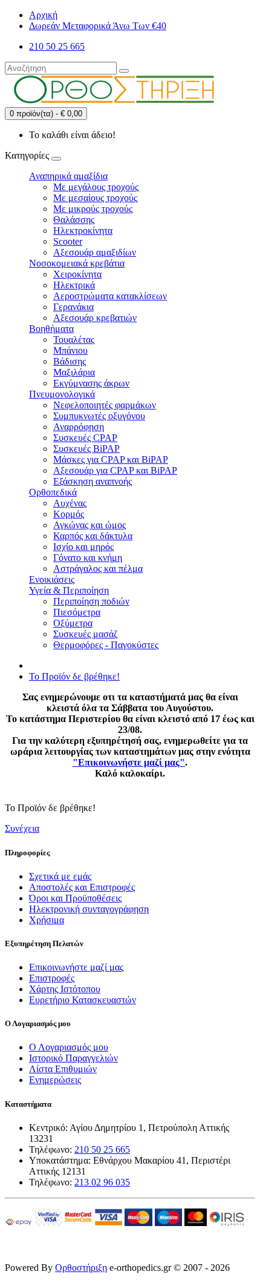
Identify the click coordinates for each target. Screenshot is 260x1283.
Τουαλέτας (73, 339)
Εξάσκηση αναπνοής (92, 481)
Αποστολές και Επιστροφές (82, 887)
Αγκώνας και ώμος (89, 525)
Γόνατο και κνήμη (87, 557)
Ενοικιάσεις (51, 579)
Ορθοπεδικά (53, 492)
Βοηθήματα (51, 328)
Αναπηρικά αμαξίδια (68, 176)
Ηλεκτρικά (74, 285)
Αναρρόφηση (78, 427)
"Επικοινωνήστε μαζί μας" (129, 762)
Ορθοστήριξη (81, 1267)
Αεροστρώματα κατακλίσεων (110, 296)
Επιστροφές (51, 978)
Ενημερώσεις (55, 1080)
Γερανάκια (73, 307)
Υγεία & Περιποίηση (69, 590)
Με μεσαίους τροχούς (95, 198)
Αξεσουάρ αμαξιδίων (94, 252)
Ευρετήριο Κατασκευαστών (82, 1000)
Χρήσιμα (46, 920)
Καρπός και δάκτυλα (92, 536)
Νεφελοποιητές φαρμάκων (104, 405)
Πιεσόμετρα (76, 612)
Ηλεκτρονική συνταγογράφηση (89, 909)
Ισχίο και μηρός (83, 547)
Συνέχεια (22, 828)
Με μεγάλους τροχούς (95, 187)
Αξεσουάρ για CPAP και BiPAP (115, 470)
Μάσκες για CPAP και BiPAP (110, 459)
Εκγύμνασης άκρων (91, 383)
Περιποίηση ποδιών (91, 601)
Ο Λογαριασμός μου (68, 1047)
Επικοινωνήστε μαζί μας (76, 967)
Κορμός (68, 514)
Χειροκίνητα (77, 274)
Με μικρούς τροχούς (92, 209)
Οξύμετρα (73, 623)
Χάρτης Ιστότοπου (64, 989)
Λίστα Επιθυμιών (63, 1069)
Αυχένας (69, 503)
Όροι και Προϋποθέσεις (75, 898)
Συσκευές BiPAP (86, 448)
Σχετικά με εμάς (60, 876)
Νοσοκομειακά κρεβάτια (77, 263)
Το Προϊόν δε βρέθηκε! (74, 676)
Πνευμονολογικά (62, 394)
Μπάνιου (70, 350)
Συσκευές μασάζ (85, 634)
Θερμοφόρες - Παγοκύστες (105, 645)
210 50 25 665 (102, 1149)
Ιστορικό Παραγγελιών (73, 1058)
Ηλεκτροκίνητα (82, 230)
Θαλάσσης (73, 219)
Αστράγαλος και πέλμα (98, 568)
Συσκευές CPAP (85, 438)
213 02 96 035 (102, 1182)
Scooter (67, 241)
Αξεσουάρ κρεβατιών (95, 318)
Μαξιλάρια (74, 372)
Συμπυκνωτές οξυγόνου (99, 416)
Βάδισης (69, 361)
